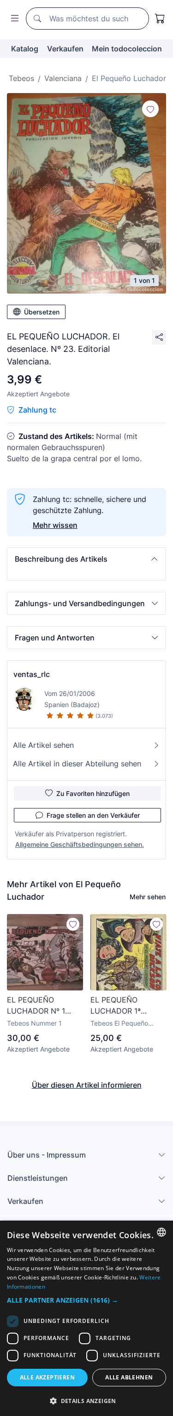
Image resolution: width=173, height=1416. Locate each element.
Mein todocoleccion (127, 48)
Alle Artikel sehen (43, 745)
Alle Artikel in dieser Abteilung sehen (77, 763)
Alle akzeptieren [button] (47, 1377)
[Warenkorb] (160, 19)
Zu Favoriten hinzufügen (93, 793)
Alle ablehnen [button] (129, 1377)
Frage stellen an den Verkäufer (93, 815)
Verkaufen (65, 48)
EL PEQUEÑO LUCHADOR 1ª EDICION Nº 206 (119, 1005)
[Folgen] (150, 108)
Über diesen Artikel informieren (87, 1085)
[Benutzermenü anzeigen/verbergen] (13, 19)
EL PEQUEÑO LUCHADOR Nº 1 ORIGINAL (36, 1005)
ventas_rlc (31, 674)
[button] (86, 558)
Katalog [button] (24, 48)
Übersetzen (42, 312)
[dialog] (86, 1318)
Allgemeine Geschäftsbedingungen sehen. (79, 844)
